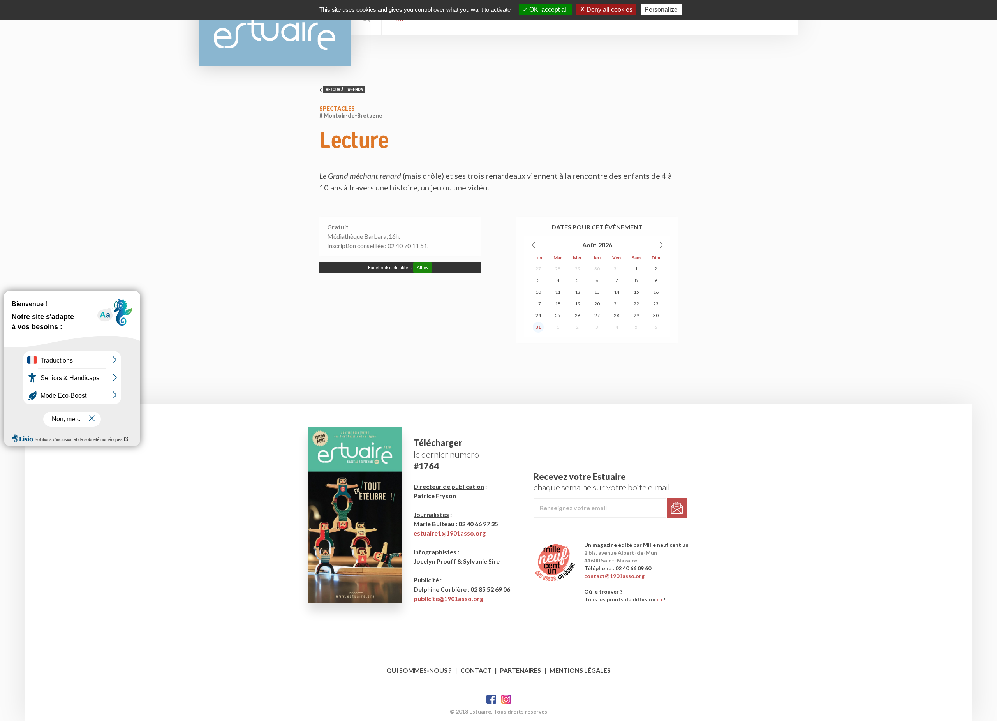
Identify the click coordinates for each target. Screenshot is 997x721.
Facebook (491, 699)
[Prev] (533, 245)
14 (616, 292)
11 (557, 292)
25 (557, 315)
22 (636, 304)
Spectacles (337, 108)
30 (597, 268)
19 (577, 304)
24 (538, 315)
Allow (422, 267)
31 (616, 268)
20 (597, 304)
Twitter (506, 699)
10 (538, 292)
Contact (475, 670)
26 (577, 315)
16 (656, 292)
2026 (605, 245)
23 (656, 304)
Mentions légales (580, 670)
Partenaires (520, 670)
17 (538, 304)
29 (577, 268)
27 (538, 268)
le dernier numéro (446, 454)
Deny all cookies (608, 9)
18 (557, 304)
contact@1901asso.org (614, 576)
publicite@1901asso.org (448, 598)
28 (557, 268)
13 (597, 292)
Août (589, 245)
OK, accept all (548, 9)
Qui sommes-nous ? (419, 670)
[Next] (660, 245)
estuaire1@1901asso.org (450, 533)
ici (659, 599)
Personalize (661, 9)
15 (636, 292)
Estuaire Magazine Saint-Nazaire (275, 33)
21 (616, 304)
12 (577, 292)
